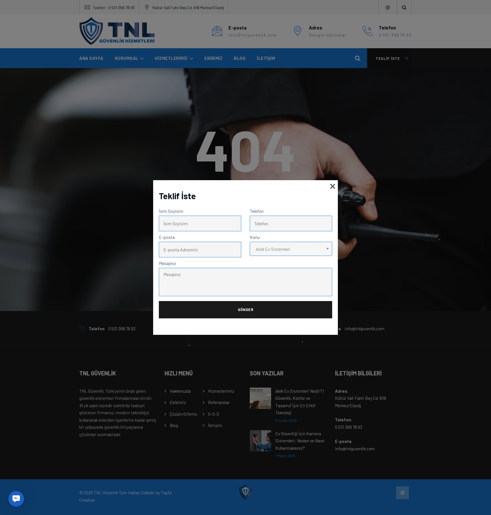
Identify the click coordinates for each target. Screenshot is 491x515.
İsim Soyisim (171, 211)
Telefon (257, 211)
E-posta (167, 237)
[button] (16, 498)
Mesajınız (167, 263)
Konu (255, 237)
